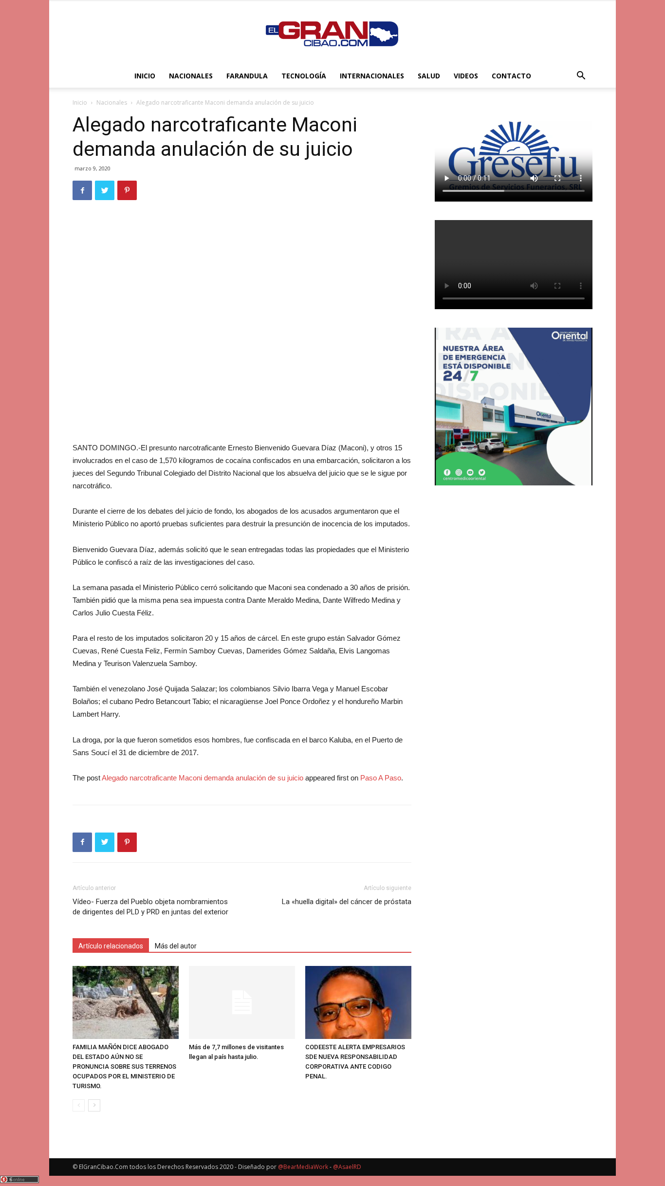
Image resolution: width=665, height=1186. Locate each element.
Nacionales (191, 75)
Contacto (511, 75)
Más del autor (176, 946)
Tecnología (303, 75)
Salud (429, 75)
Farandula (247, 75)
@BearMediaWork (303, 1167)
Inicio (144, 75)
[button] (580, 76)
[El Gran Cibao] (332, 33)
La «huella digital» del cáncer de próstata (346, 901)
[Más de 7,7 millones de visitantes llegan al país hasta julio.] (242, 1002)
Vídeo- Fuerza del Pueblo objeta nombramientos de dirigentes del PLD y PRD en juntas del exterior (150, 906)
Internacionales (372, 75)
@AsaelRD (347, 1167)
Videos (466, 75)
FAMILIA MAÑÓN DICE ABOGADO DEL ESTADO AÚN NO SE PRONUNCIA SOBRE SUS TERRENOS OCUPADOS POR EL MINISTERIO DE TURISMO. (124, 1066)
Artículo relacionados (110, 946)
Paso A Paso (380, 778)
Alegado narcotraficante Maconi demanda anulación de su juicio (202, 778)
